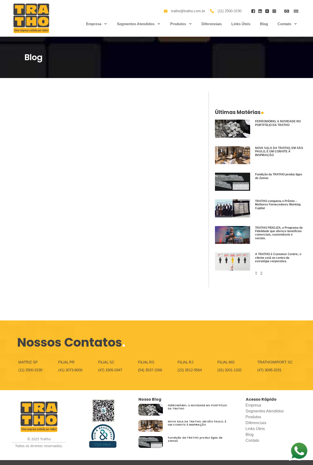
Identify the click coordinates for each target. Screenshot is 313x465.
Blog (264, 24)
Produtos (178, 24)
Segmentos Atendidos (136, 24)
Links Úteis (240, 24)
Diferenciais (211, 24)
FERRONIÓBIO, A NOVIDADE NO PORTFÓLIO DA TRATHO (278, 123)
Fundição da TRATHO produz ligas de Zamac (195, 439)
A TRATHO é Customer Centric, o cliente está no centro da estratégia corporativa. (278, 257)
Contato (284, 24)
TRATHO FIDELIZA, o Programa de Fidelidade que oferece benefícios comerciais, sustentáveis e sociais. (279, 233)
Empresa (93, 24)
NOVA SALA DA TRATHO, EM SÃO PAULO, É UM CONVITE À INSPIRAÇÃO (279, 151)
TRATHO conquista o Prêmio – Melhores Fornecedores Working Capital (278, 204)
